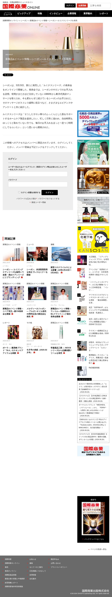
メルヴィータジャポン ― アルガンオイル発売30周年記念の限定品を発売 (36, 313)
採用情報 (33, 575)
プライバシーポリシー (59, 567)
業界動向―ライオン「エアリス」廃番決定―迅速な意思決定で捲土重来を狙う (98, 359)
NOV (63, 344)
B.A (10, 344)
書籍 (31, 563)
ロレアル (54, 305)
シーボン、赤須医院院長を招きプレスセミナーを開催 (37, 272)
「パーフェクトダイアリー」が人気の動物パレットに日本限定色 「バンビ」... (98, 286)
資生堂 (29, 344)
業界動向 (88, 13)
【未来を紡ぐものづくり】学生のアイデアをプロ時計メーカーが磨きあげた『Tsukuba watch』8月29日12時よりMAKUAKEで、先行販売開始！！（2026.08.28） (93, 424)
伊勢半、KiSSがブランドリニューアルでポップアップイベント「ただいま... (99, 346)
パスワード (12, 180)
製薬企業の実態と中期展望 (15, 579)
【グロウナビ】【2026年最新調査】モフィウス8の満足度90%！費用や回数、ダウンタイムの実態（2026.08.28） (93, 436)
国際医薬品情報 (10, 575)
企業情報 (71, 13)
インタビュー (55, 13)
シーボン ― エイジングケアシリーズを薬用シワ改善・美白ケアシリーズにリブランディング (13, 273)
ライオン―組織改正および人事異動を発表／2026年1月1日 (99, 333)
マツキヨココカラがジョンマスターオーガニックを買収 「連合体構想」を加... (98, 299)
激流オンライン (10, 571)
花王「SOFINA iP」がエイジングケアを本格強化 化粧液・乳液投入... (99, 310)
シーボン (24, 21)
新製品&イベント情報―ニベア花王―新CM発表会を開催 (13, 311)
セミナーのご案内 (36, 567)
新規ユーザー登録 (39, 202)
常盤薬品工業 (55, 344)
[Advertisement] (48, 225)
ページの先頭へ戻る (99, 549)
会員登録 (82, 5)
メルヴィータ (31, 305)
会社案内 (33, 579)
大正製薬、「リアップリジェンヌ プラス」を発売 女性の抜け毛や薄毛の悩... (99, 261)
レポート (104, 13)
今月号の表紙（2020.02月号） (37, 351)
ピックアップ (23, 13)
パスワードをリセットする (48, 199)
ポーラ (5, 344)
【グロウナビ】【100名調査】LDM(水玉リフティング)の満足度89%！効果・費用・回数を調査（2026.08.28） (93, 398)
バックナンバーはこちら (94, 539)
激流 (6, 567)
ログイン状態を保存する (30, 192)
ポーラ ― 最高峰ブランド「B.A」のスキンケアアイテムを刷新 (13, 350)
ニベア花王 (6, 305)
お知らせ (33, 559)
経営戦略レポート (11, 583)
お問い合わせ (56, 563)
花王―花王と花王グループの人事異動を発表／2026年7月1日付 (98, 321)
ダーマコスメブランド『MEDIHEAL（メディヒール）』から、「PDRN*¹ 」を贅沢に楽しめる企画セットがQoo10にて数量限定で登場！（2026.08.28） (92, 410)
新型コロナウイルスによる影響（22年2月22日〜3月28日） (61, 270)
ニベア (14, 305)
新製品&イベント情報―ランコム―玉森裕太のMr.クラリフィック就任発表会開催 (61, 313)
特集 (40, 13)
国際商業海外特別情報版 (14, 586)
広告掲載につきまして (38, 571)
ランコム (61, 305)
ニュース (8, 13)
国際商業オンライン (11, 21)
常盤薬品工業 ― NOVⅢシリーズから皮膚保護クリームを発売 (61, 350)
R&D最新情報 (94, 368)
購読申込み (55, 559)
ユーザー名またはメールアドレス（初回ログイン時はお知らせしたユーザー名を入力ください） (37, 168)
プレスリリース (84, 380)
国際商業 (8, 559)
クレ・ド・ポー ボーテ (34, 346)
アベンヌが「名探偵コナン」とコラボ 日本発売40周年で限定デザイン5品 (98, 273)
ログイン (70, 5)
